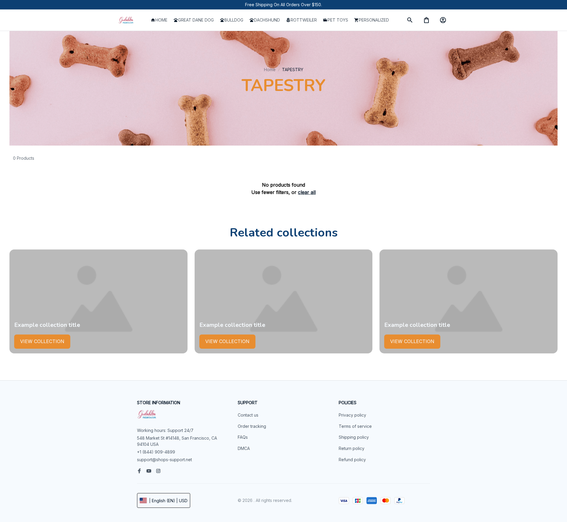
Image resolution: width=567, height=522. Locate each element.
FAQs (243, 437)
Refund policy (352, 459)
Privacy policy (352, 414)
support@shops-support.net (164, 459)
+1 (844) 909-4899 (156, 451)
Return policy (351, 448)
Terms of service (355, 426)
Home (270, 69)
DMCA (244, 448)
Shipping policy (354, 437)
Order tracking (252, 426)
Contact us (248, 414)
